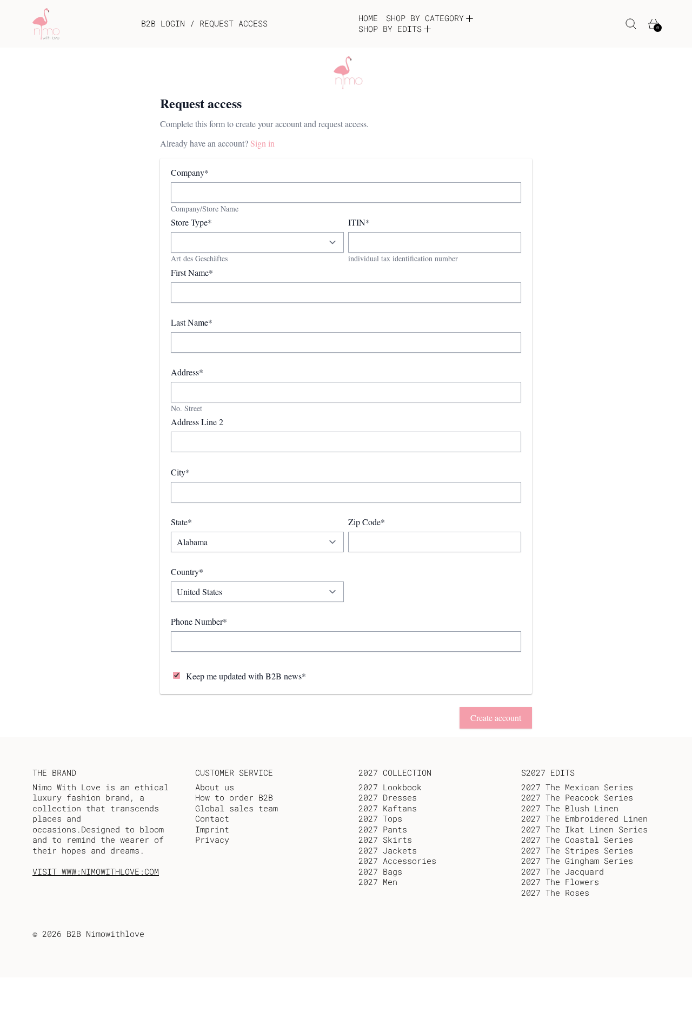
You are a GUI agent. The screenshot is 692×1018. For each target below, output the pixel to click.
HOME (368, 18)
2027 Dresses (387, 797)
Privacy (212, 839)
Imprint (212, 829)
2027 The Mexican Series (577, 787)
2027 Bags (380, 871)
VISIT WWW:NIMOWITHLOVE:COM (95, 871)
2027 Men (377, 881)
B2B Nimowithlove (105, 933)
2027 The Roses (555, 892)
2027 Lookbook (390, 787)
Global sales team (236, 808)
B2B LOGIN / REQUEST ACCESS (204, 23)
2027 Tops (380, 818)
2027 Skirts (385, 839)
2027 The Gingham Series (577, 860)
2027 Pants (382, 829)
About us (214, 787)
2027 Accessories (397, 860)
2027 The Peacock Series (577, 797)
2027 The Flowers (560, 881)
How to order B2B (234, 797)
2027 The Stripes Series (577, 850)
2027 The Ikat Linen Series (584, 829)
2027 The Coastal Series (577, 839)
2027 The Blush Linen (569, 808)
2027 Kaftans (387, 808)
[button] (631, 24)
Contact (212, 818)
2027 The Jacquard (562, 871)
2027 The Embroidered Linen (584, 818)
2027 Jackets (387, 850)
